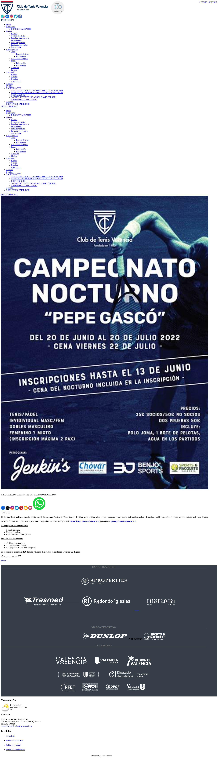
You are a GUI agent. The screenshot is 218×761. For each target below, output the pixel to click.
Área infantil (16, 167)
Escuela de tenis (22, 140)
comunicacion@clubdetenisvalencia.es (16, 726)
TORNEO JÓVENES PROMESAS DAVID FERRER (33, 183)
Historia (14, 120)
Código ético (16, 133)
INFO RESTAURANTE (21, 115)
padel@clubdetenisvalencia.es (123, 521)
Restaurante (10, 113)
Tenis (13, 138)
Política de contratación (15, 749)
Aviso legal (10, 736)
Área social (10, 158)
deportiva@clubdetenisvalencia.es (85, 521)
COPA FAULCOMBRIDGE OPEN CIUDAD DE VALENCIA (37, 179)
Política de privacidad (14, 740)
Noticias (9, 170)
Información (21, 149)
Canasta (14, 163)
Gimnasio (15, 154)
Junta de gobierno (18, 129)
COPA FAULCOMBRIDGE (18, 190)
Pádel (13, 147)
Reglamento (21, 142)
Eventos (9, 172)
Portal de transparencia (20, 124)
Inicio (8, 110)
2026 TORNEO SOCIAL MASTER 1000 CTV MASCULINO (37, 176)
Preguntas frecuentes (19, 131)
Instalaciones (16, 126)
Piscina (14, 156)
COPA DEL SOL (18, 181)
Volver (3, 560)
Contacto (9, 188)
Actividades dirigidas (19, 145)
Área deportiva (12, 135)
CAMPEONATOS (13, 174)
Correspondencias (18, 122)
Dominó (14, 165)
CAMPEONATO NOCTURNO (24, 185)
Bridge (14, 160)
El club (9, 117)
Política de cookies (13, 745)
